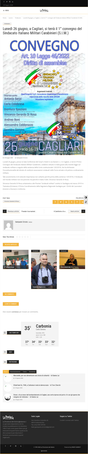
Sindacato (18, 18)
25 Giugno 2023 (8, 158)
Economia (32, 372)
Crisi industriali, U (66, 267)
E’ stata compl (9, 267)
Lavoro (11, 18)
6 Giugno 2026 (18, 388)
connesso (15, 312)
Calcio (25, 372)
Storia (6, 372)
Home (4, 18)
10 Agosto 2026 (19, 378)
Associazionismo (15, 372)
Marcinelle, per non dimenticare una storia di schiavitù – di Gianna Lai (36, 376)
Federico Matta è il (39, 287)
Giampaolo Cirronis (21, 158)
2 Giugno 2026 (18, 399)
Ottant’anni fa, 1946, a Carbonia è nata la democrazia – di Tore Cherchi (36, 385)
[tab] (6, 371)
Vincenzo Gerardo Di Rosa (11, 201)
